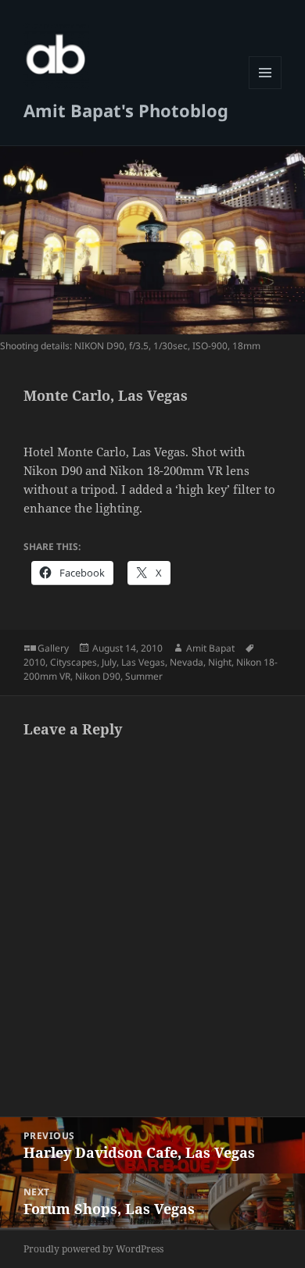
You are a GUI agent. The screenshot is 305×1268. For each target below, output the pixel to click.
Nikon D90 (97, 676)
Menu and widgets (265, 88)
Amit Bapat (210, 648)
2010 (34, 662)
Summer (144, 676)
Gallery (53, 648)
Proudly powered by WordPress (93, 1248)
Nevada (186, 662)
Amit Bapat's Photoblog (125, 110)
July (109, 662)
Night (219, 662)
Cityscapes (73, 662)
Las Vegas (143, 662)
